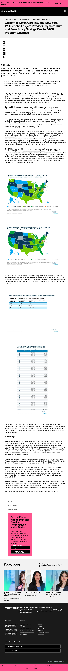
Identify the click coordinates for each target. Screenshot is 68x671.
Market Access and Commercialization (53, 593)
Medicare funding (16, 160)
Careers (40, 626)
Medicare (32, 101)
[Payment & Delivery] (40, 590)
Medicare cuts (10, 137)
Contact (40, 624)
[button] (65, 11)
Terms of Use (41, 630)
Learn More (59, 3)
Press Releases (25, 19)
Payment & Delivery (32, 592)
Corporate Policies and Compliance (43, 633)
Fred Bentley (12, 428)
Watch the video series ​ (18, 547)
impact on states (32, 131)
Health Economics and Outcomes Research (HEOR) (12, 594)
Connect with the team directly (20, 551)
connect (50, 491)
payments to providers (34, 109)
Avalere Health (45, 607)
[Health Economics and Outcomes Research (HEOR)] (19, 590)
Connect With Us (13, 651)
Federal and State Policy (40, 19)
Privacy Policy (41, 628)
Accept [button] (35, 668)
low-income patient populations (34, 151)
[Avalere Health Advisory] (9, 11)
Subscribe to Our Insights (15, 646)
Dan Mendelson (20, 123)
